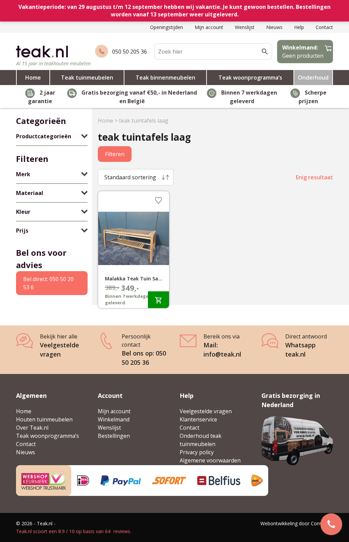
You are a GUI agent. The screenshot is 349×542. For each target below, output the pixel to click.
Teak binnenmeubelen (165, 77)
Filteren (114, 154)
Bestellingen (114, 436)
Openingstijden (166, 27)
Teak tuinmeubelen (87, 77)
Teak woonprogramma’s (250, 77)
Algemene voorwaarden (210, 460)
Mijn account (209, 27)
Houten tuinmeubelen (44, 419)
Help (299, 27)
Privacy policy (197, 452)
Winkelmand (114, 419)
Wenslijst (245, 27)
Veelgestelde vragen (206, 411)
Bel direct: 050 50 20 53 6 (48, 283)
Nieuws (274, 27)
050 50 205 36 (129, 51)
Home (33, 77)
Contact (324, 27)
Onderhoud (313, 77)
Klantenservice (198, 419)
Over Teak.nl (32, 427)
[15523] (158, 299)
